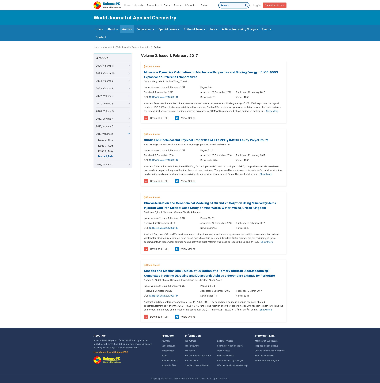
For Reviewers (192, 346)
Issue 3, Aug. (106, 145)
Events (177, 5)
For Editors (190, 350)
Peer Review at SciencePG (230, 346)
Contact (204, 5)
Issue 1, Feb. (105, 156)
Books (167, 5)
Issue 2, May (105, 151)
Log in (257, 5)
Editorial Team (193, 29)
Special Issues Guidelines (197, 365)
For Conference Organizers (198, 355)
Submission (144, 29)
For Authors (190, 341)
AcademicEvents (170, 360)
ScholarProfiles (169, 365)
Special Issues (168, 29)
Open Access (223, 350)
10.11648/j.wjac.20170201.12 (163, 160)
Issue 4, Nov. (105, 140)
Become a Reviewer (264, 355)
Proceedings (153, 5)
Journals (138, 5)
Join (212, 29)
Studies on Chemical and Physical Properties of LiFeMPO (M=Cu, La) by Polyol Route (206, 140)
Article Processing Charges (240, 29)
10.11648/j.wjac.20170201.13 (163, 228)
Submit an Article (274, 5)
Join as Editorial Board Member (270, 350)
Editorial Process (225, 341)
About (111, 29)
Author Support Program (267, 360)
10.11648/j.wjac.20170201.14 (163, 295)
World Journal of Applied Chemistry (133, 47)
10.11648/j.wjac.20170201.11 (163, 97)
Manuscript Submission (266, 341)
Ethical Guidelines (225, 355)
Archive (127, 29)
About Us (100, 335)
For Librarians (191, 360)
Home (127, 5)
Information (190, 5)
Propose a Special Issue (266, 346)
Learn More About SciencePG (110, 352)
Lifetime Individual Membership (232, 365)
